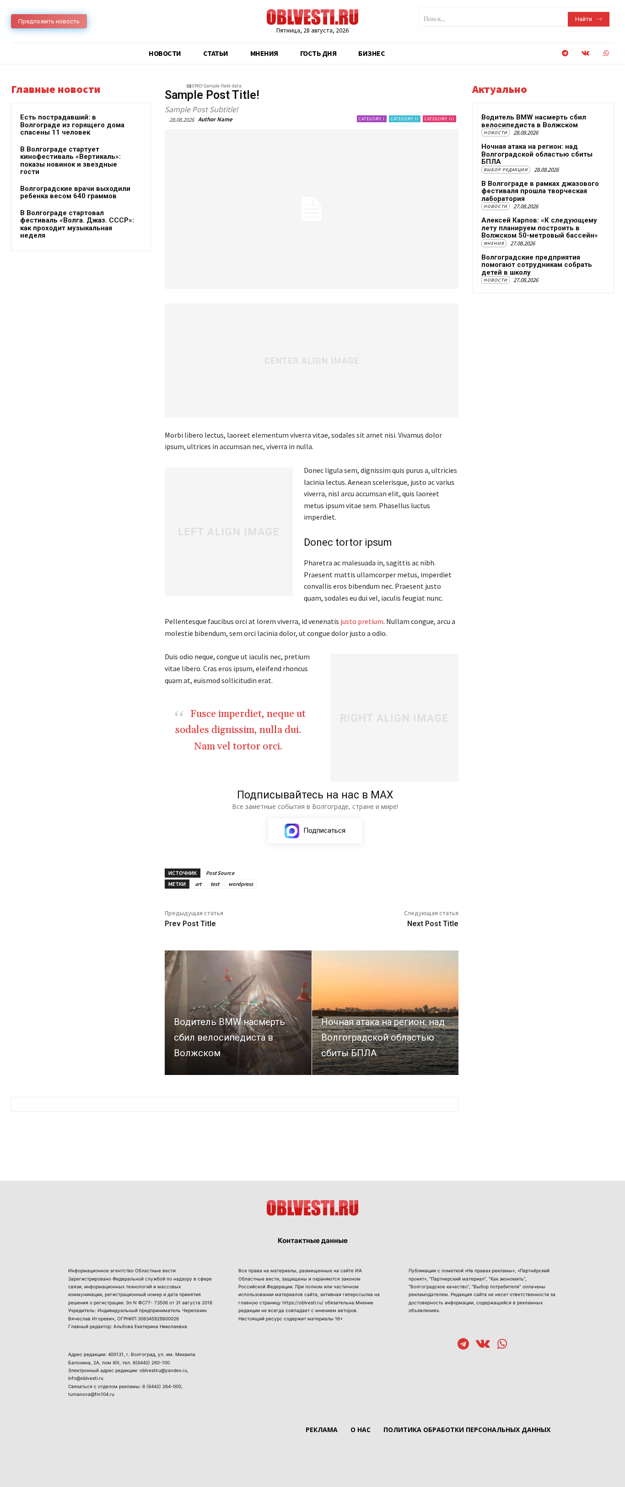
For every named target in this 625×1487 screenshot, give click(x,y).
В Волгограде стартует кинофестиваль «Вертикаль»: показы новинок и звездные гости (70, 160)
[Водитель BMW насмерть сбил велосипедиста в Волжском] (238, 1012)
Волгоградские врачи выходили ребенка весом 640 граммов (75, 193)
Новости (495, 133)
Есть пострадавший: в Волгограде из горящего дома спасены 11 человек (72, 124)
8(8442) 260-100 (151, 1362)
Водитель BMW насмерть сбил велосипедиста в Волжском (533, 121)
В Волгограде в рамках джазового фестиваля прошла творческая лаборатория (540, 191)
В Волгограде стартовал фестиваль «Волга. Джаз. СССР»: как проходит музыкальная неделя (77, 224)
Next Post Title (432, 923)
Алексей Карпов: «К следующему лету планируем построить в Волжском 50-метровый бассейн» (539, 227)
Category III (439, 119)
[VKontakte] (585, 53)
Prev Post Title (190, 923)
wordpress (240, 883)
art (198, 883)
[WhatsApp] (606, 53)
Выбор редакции (506, 170)
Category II (405, 119)
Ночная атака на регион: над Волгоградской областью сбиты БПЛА (537, 154)
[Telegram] (565, 53)
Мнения (494, 243)
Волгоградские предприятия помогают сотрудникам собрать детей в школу (536, 265)
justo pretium (361, 621)
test (214, 883)
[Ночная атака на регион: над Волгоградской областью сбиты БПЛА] (385, 1012)
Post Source (220, 872)
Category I (372, 119)
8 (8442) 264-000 (161, 1386)
